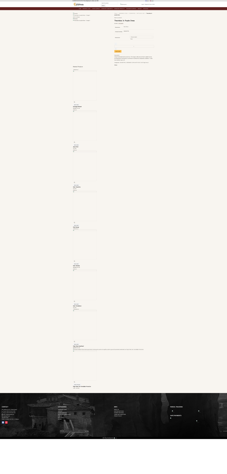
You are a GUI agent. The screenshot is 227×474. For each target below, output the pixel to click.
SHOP (78, 0)
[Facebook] (3, 422)
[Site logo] (78, 4)
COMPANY (74, 0)
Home (115, 13)
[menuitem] (147, 1)
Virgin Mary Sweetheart (78, 346)
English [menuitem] (152, 0)
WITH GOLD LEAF (141, 13)
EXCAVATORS (132, 13)
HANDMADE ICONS (123, 13)
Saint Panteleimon (77, 306)
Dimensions (117, 37)
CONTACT (81, 0)
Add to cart (118, 51)
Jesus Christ (75, 146)
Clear (131, 39)
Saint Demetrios (77, 187)
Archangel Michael (77, 106)
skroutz (147, 62)
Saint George (76, 227)
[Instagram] (6, 422)
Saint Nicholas (76, 265)
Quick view (74, 102)
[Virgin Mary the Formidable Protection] (108, 349)
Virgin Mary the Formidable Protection (82, 386)
